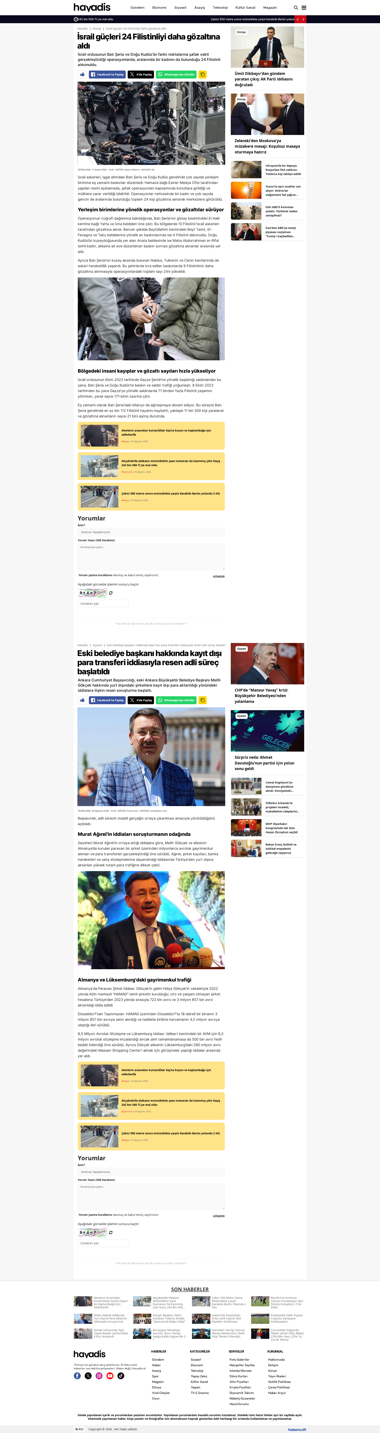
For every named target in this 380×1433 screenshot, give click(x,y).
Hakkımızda (276, 1359)
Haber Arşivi (277, 1393)
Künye (272, 1371)
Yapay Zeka (199, 1376)
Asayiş (156, 1371)
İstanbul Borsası (241, 1371)
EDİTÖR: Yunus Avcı (128, 810)
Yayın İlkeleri (277, 1376)
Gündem (158, 1359)
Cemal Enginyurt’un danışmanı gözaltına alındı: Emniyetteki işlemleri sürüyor (279, 787)
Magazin (158, 1382)
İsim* (81, 525)
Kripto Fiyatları (240, 1387)
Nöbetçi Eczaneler (242, 1398)
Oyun (156, 1398)
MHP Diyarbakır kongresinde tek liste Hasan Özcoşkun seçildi (282, 828)
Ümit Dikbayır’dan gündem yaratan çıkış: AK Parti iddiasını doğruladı (264, 79)
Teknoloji (197, 1371)
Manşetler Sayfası (242, 1365)
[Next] (303, 19)
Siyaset (97, 645)
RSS (81, 1429)
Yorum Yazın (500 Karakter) (96, 540)
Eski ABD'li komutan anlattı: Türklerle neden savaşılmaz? (281, 211)
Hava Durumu (239, 1404)
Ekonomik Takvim (242, 1393)
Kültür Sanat (199, 1382)
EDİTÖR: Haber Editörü (127, 169)
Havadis (82, 28)
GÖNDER (219, 576)
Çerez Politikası (279, 1387)
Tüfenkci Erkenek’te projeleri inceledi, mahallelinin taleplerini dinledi (281, 807)
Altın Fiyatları (239, 1382)
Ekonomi (197, 1365)
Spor (155, 1376)
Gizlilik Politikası (279, 1382)
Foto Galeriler (240, 1359)
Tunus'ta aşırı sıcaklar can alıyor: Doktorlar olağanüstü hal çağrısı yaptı (283, 191)
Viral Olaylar (161, 1393)
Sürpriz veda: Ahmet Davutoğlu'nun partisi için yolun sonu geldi (264, 763)
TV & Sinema (200, 1393)
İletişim (273, 1365)
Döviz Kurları (239, 1376)
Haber (156, 1365)
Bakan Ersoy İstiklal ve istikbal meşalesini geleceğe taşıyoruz (281, 849)
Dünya (97, 28)
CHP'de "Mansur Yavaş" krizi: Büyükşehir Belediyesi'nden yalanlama (261, 696)
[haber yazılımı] (297, 1429)
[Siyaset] (267, 663)
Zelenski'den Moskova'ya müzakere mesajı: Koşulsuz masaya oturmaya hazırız (267, 146)
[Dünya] (267, 47)
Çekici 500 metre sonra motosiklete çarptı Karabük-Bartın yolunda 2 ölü (126, 19)
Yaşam (195, 1387)
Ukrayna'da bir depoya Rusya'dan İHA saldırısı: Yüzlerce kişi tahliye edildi (283, 170)
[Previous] (297, 19)
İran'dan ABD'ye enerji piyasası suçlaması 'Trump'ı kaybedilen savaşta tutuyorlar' (281, 232)
